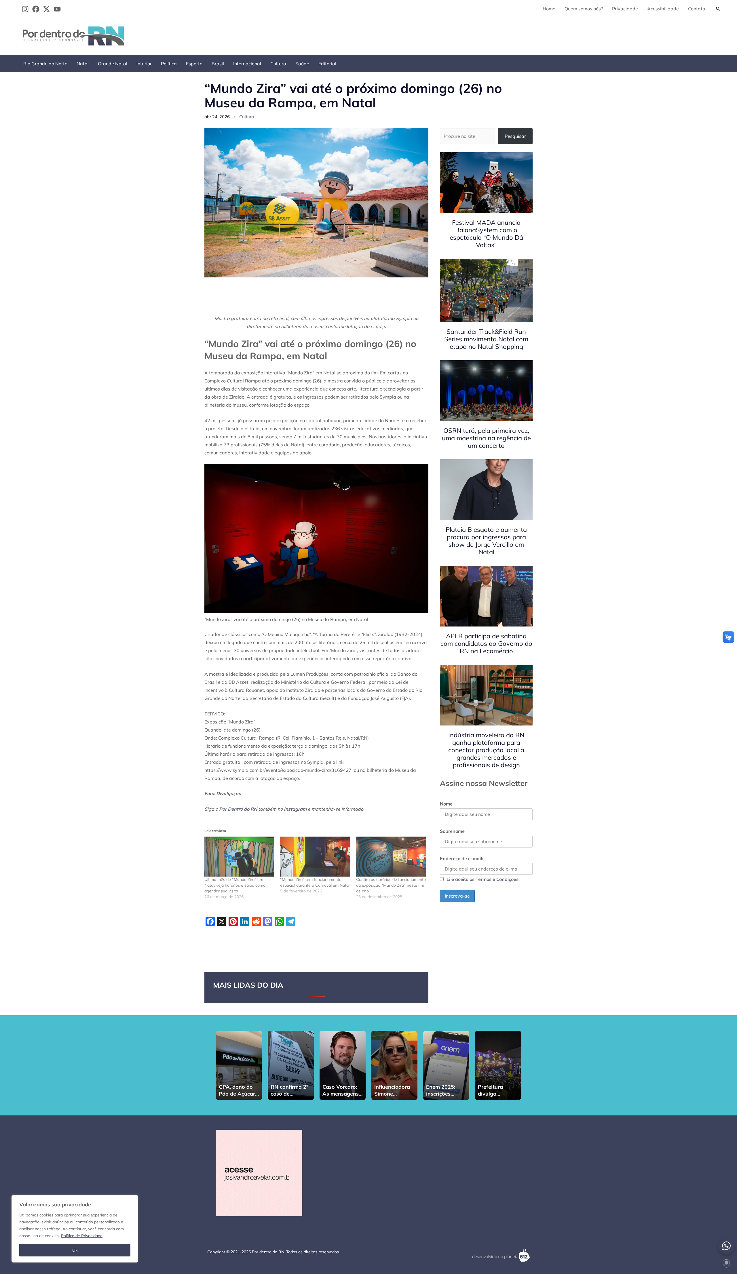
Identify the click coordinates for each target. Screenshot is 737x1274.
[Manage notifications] (726, 1262)
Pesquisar (515, 136)
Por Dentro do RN (238, 809)
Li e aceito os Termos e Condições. (483, 879)
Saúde (302, 63)
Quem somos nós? (584, 9)
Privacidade (625, 9)
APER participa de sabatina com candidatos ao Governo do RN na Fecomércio (486, 643)
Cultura (278, 63)
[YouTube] (57, 9)
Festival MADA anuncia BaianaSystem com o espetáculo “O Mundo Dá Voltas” (486, 233)
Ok (74, 1250)
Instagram (295, 809)
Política (169, 63)
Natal (83, 63)
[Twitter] (46, 9)
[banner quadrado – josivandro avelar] (259, 1172)
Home (549, 9)
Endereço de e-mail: (461, 858)
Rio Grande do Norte (45, 63)
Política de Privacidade (81, 1235)
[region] (75, 1228)
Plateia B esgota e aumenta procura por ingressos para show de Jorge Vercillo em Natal (486, 540)
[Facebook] (35, 9)
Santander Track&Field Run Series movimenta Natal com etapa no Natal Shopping (486, 339)
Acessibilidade (663, 9)
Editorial (327, 63)
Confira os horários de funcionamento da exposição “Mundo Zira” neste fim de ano (391, 885)
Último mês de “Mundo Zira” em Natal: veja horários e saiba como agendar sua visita (234, 885)
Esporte (194, 63)
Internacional (247, 63)
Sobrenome (452, 831)
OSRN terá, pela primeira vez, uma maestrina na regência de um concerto (486, 438)
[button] (718, 9)
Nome (446, 804)
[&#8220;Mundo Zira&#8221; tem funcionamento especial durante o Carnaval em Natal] (315, 857)
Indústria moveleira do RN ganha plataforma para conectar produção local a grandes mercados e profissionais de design (486, 750)
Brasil (218, 63)
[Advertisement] (619, 35)
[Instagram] (25, 9)
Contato (696, 9)
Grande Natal (112, 63)
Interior (144, 63)
